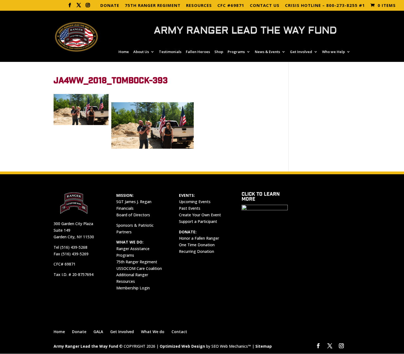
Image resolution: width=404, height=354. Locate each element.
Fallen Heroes (198, 52)
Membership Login (133, 288)
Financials (125, 208)
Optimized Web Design (182, 346)
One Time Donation (197, 244)
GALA (98, 331)
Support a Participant (198, 221)
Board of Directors (133, 214)
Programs (236, 52)
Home (123, 52)
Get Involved (301, 52)
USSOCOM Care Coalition (139, 268)
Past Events (189, 208)
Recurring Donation (196, 251)
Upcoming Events (195, 201)
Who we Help (333, 52)
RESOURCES (199, 5)
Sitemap (263, 346)
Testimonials (170, 52)
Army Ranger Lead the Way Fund (86, 346)
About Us (141, 52)
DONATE (109, 5)
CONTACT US (265, 5)
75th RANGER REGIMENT (153, 5)
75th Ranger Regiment (136, 261)
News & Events (267, 52)
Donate (79, 331)
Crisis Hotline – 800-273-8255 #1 (325, 5)
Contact (179, 331)
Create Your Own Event (200, 214)
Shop (218, 52)
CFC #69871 (230, 5)
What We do (152, 331)
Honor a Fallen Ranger (199, 238)
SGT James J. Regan (133, 201)
